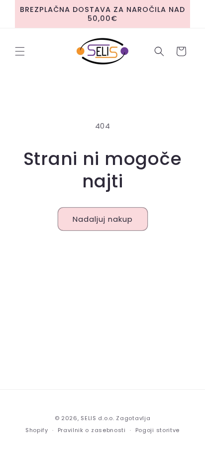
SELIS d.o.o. (97, 418)
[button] (20, 51)
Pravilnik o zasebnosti (92, 430)
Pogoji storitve (157, 430)
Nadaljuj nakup (103, 219)
